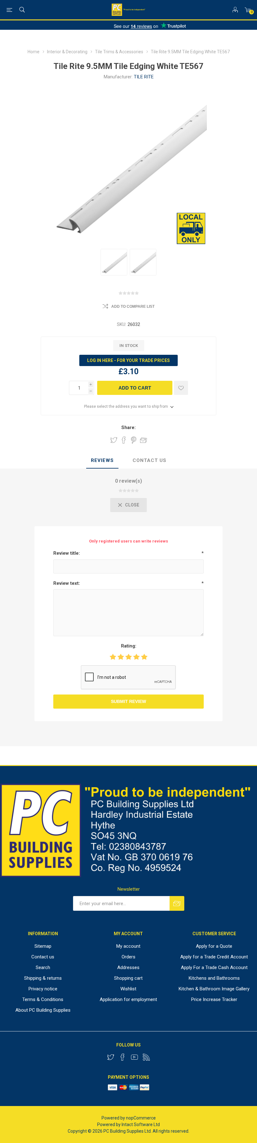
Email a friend (143, 440)
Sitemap (42, 946)
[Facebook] (123, 1057)
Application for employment (128, 999)
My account (128, 946)
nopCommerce (141, 1117)
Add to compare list (133, 306)
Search (43, 967)
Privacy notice (43, 989)
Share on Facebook (123, 440)
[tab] (102, 461)
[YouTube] (134, 1057)
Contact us (42, 957)
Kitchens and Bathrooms (214, 978)
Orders (128, 957)
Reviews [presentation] (102, 460)
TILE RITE (144, 77)
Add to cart (134, 388)
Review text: (66, 583)
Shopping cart (128, 978)
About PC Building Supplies (43, 1010)
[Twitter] (111, 1057)
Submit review (128, 701)
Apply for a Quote (214, 946)
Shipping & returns (43, 978)
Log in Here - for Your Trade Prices (128, 360)
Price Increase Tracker (214, 999)
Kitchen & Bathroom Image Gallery (214, 989)
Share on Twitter (113, 440)
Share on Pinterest (133, 440)
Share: (128, 427)
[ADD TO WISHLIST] (181, 388)
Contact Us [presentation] (149, 460)
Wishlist (128, 989)
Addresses (128, 967)
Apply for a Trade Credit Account (214, 957)
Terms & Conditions (42, 999)
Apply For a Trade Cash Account (214, 967)
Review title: (66, 553)
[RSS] (146, 1057)
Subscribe (177, 903)
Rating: (128, 646)
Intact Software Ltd (141, 1124)
